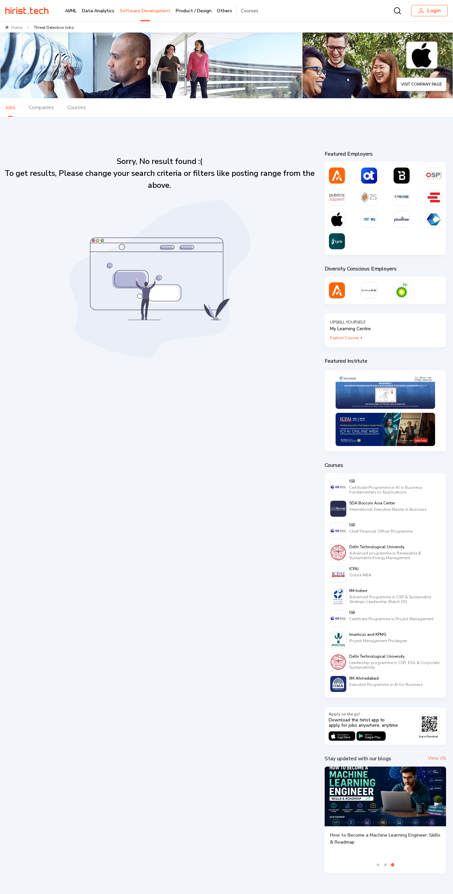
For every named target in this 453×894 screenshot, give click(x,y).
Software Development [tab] (145, 11)
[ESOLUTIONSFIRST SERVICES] (433, 197)
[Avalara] (337, 175)
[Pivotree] (401, 219)
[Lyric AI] (337, 241)
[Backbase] (401, 175)
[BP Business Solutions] (401, 290)
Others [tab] (224, 11)
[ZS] (369, 197)
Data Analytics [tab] (98, 11)
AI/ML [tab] (71, 11)
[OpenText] (369, 175)
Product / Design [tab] (194, 11)
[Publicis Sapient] (337, 197)
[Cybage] (401, 197)
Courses (249, 11)
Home (16, 27)
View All (437, 758)
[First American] (369, 219)
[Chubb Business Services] (369, 290)
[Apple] (337, 219)
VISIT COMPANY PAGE (421, 84)
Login (434, 10)
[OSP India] (433, 175)
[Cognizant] (433, 219)
